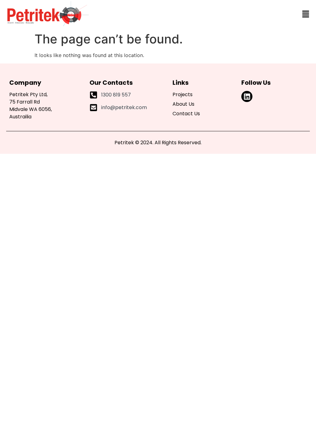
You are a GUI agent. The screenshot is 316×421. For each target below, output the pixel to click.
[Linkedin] (247, 96)
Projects (183, 94)
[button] (306, 14)
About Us (183, 104)
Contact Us (186, 113)
